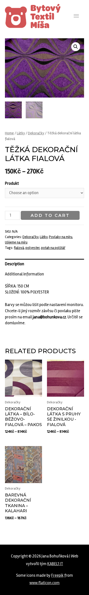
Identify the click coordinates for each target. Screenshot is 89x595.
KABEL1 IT (55, 563)
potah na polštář (53, 248)
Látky (21, 133)
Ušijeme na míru (16, 242)
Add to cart (50, 215)
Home (9, 133)
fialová (19, 248)
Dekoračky (36, 133)
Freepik (57, 575)
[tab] (44, 264)
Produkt (12, 183)
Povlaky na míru (60, 237)
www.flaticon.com (44, 582)
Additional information (24, 274)
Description (14, 264)
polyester (32, 248)
